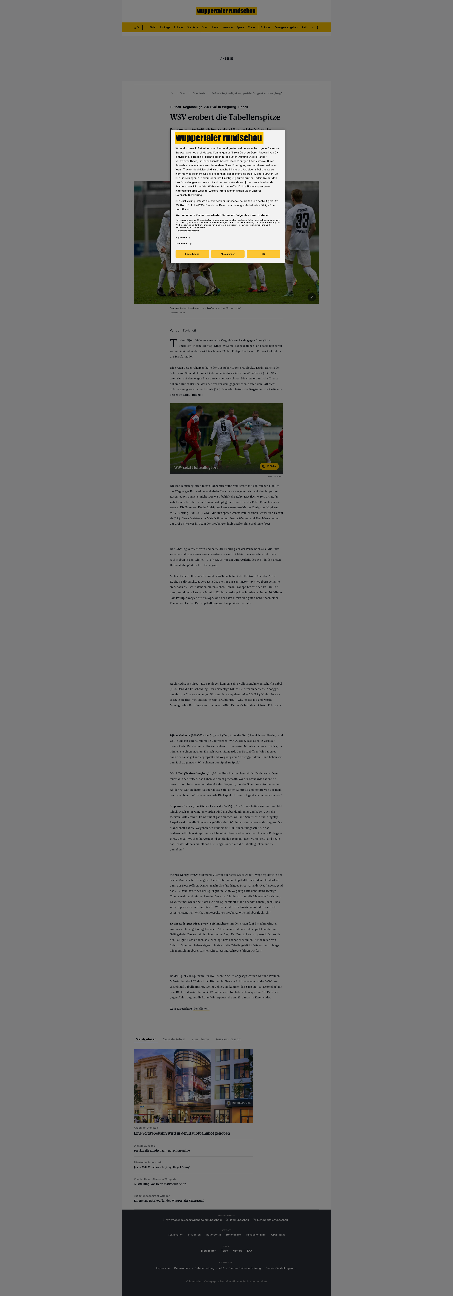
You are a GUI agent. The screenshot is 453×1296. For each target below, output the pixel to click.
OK (263, 254)
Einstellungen (192, 254)
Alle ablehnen (228, 254)
